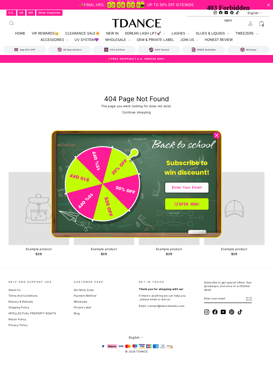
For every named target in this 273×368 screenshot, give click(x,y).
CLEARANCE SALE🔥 (82, 33)
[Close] (217, 135)
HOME (20, 33)
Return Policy (17, 319)
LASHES (179, 33)
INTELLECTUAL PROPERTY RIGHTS (32, 313)
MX (31, 12)
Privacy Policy (18, 325)
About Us (15, 290)
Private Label (82, 307)
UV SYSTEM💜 (87, 40)
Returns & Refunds (21, 301)
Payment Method (85, 295)
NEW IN (112, 33)
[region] (136, 5)
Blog (77, 313)
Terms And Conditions (23, 295)
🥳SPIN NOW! (187, 203)
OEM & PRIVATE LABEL (155, 40)
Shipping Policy (19, 307)
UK (21, 12)
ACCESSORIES (53, 40)
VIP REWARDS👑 (45, 33)
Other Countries (49, 12)
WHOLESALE (116, 40)
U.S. (11, 12)
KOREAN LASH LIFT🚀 (143, 33)
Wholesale (80, 301)
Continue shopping (136, 112)
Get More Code (84, 290)
